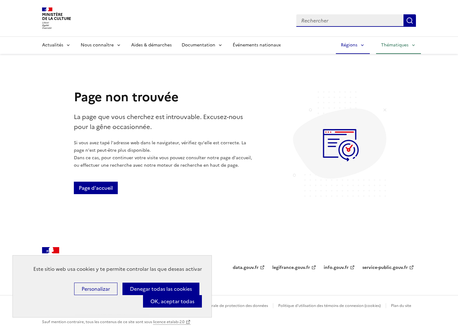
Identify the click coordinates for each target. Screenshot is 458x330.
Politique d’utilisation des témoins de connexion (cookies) (329, 305)
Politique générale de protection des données (227, 305)
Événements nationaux (257, 45)
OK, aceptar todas (172, 301)
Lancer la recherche (409, 20)
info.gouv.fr (336, 267)
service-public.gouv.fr (385, 267)
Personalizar (96, 289)
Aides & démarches (151, 45)
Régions (349, 45)
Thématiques (394, 45)
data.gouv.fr (246, 267)
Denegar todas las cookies (161, 289)
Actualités (52, 45)
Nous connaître (97, 45)
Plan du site (401, 305)
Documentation (198, 45)
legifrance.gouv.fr (291, 267)
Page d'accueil (96, 188)
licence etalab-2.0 (168, 322)
